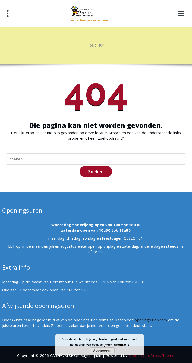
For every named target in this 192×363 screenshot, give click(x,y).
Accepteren (102, 350)
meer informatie (117, 344)
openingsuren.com (151, 319)
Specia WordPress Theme (151, 355)
